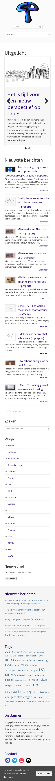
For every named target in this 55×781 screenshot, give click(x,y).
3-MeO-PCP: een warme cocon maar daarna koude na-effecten (33, 310)
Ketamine (12, 497)
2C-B (10, 536)
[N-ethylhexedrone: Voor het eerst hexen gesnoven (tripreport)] (10, 201)
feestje (25, 665)
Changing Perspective (27, 12)
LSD (9, 510)
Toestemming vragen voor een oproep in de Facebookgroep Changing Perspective (26, 171)
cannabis (10, 655)
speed (27, 685)
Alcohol (11, 445)
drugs (9, 660)
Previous (10, 101)
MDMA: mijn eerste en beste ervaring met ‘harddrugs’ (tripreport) (34, 282)
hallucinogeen (10, 670)
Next (45, 101)
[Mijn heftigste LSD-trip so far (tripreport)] (10, 231)
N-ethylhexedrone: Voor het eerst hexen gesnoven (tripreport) (34, 202)
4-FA (9, 549)
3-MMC (11, 542)
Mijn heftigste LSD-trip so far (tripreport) (25, 619)
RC (29, 680)
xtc (6, 705)
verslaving (9, 701)
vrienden (31, 701)
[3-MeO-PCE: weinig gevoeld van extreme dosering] (10, 387)
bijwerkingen (39, 652)
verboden (38, 697)
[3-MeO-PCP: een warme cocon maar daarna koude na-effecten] (10, 308)
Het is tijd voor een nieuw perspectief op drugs (23, 104)
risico (35, 679)
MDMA (11, 517)
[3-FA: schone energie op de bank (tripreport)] (10, 363)
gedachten (34, 665)
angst (19, 652)
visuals (20, 701)
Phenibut (12, 530)
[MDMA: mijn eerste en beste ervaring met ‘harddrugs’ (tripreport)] (10, 280)
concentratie (32, 655)
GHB (10, 491)
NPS (30, 675)
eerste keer (20, 660)
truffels (44, 692)
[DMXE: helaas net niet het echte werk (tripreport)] (10, 337)
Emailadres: (10, 572)
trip (34, 685)
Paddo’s (11, 523)
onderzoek (39, 675)
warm (41, 701)
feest (17, 665)
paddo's (9, 679)
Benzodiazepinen (16, 465)
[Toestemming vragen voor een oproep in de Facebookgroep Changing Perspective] (10, 169)
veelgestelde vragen (18, 697)
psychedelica (21, 680)
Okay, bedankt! (44, 773)
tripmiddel (11, 692)
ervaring (43, 660)
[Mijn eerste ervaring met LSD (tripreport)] (10, 255)
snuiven (17, 685)
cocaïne (21, 655)
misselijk (22, 675)
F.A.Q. (9, 665)
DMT (10, 484)
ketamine (23, 670)
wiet (47, 701)
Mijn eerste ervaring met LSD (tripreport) (25, 625)
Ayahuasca (13, 452)
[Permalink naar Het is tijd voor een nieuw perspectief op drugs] (27, 72)
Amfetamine (13, 458)
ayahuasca (28, 652)
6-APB (10, 555)
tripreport (28, 691)
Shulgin (8, 685)
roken (43, 679)
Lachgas (11, 503)
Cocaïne (11, 478)
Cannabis (12, 471)
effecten (31, 660)
